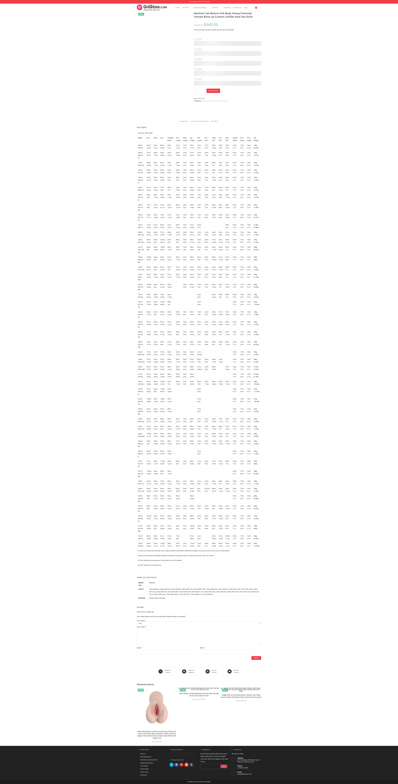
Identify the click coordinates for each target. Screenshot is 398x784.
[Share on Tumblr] (191, 765)
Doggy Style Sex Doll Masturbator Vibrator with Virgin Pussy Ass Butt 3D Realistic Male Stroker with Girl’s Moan (241, 696)
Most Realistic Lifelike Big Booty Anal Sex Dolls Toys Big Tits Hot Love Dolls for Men (199, 694)
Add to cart (213, 91)
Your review (142, 627)
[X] (186, 755)
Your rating (141, 620)
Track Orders (144, 766)
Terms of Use (144, 772)
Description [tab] (184, 121)
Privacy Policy (144, 769)
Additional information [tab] (200, 121)
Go (224, 766)
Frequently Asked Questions (149, 760)
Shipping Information (146, 763)
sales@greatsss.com (244, 774)
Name (140, 647)
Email (202, 647)
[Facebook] (172, 755)
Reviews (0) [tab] (214, 121)
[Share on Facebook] (176, 765)
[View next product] (259, 13)
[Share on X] (171, 765)
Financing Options (145, 757)
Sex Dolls (225, 101)
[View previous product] (256, 13)
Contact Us (143, 775)
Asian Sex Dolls (206, 101)
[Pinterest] (191, 755)
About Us (143, 754)
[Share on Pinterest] (181, 765)
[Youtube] (177, 755)
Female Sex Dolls (216, 101)
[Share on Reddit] (186, 765)
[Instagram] (181, 755)
